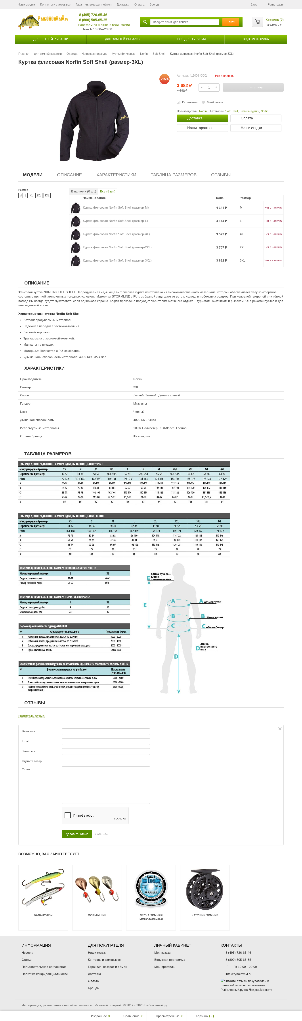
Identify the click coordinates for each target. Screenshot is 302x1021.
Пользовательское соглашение (44, 966)
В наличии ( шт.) (83, 191)
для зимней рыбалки (123, 39)
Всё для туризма (191, 39)
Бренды (155, 4)
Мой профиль (164, 966)
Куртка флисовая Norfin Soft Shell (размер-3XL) (117, 260)
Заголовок (29, 751)
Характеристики (116, 175)
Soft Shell (231, 111)
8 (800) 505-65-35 (91, 20)
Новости (28, 952)
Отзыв (26, 769)
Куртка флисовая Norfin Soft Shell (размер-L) (115, 220)
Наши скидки (26, 4)
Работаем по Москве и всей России (104, 24)
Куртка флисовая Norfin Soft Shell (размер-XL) (116, 234)
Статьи (27, 959)
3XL (47, 195)
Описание (69, 175)
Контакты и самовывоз (55, 4)
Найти (230, 22)
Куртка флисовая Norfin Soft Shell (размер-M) (116, 207)
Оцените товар (32, 761)
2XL (38, 195)
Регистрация (276, 4)
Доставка (123, 4)
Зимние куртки (249, 111)
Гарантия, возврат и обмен (93, 4)
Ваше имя (28, 731)
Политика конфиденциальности (45, 974)
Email (25, 741)
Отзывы (221, 175)
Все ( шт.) (107, 191)
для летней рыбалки (50, 39)
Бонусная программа (169, 959)
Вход (253, 4)
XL (31, 195)
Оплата (139, 4)
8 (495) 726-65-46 (91, 15)
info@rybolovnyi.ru (239, 974)
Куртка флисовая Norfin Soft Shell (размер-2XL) (117, 247)
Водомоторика (256, 39)
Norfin (264, 111)
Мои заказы (162, 952)
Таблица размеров (174, 175)
